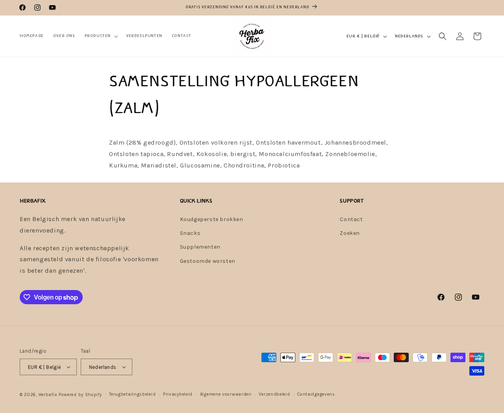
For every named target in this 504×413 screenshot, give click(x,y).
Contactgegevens (316, 394)
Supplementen (200, 247)
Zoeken (350, 233)
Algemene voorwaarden (226, 394)
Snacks (190, 233)
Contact (351, 219)
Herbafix (48, 394)
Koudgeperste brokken (211, 219)
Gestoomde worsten (207, 261)
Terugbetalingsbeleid (132, 394)
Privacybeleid (178, 394)
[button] (100, 36)
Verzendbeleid (274, 394)
